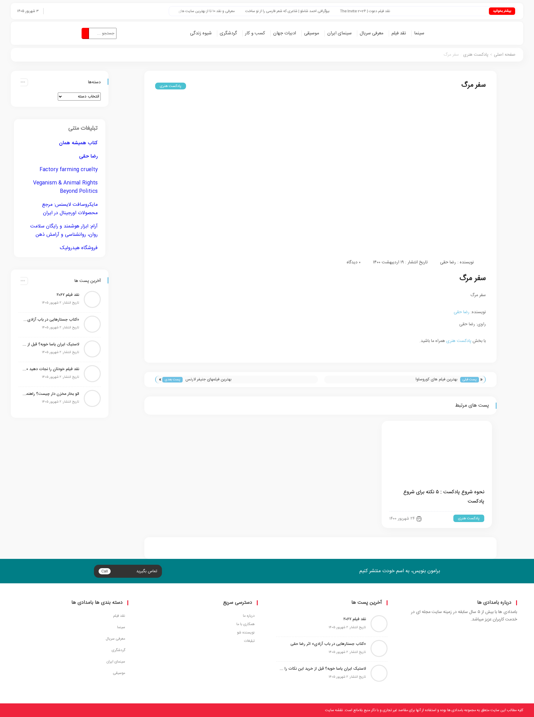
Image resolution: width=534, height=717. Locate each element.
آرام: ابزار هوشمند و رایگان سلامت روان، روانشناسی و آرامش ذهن (64, 230)
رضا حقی (448, 262)
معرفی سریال (372, 33)
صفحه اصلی (504, 54)
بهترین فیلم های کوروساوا (436, 379)
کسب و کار (255, 33)
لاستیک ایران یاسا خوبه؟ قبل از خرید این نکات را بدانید (50, 344)
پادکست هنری (475, 54)
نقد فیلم (399, 33)
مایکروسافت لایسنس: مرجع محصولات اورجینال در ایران (70, 209)
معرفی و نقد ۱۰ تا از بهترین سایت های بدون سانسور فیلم (206, 11)
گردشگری (228, 33)
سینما (419, 33)
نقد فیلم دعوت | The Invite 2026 (379, 11)
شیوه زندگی (201, 33)
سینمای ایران (339, 33)
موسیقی (311, 33)
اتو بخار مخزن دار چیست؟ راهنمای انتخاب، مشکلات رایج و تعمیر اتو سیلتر (50, 394)
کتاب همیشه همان (78, 143)
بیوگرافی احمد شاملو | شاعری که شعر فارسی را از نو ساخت (301, 11)
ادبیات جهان (284, 33)
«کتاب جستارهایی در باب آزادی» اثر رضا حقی (50, 319)
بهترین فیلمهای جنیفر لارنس (208, 379)
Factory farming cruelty (69, 170)
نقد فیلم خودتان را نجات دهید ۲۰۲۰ (50, 369)
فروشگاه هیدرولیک (79, 248)
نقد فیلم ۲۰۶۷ (68, 295)
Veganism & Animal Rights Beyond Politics (65, 187)
